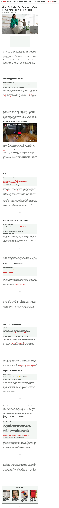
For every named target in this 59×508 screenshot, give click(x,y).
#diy (15, 180)
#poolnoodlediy (25, 181)
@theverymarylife (8, 224)
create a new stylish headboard (20, 284)
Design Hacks (8, 5)
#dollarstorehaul (11, 84)
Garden (29, 1)
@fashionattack (7, 328)
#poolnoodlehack (26, 228)
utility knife (11, 96)
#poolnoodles (12, 435)
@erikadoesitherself (8, 178)
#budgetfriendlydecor (18, 228)
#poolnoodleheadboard (7, 271)
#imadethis (5, 272)
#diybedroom (5, 334)
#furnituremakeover (7, 181)
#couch (6, 84)
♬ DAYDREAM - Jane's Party (11, 185)
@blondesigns (7, 374)
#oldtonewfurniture (18, 435)
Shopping (43, 1)
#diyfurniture (26, 332)
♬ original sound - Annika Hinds (12, 379)
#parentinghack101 (18, 226)
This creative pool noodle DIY (12, 190)
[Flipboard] (48, 1)
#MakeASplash (15, 182)
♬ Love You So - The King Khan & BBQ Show (15, 336)
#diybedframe (20, 332)
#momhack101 (11, 228)
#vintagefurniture (14, 181)
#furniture (17, 84)
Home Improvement (23, 1)
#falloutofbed (5, 229)
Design (38, 1)
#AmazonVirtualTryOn (7, 182)
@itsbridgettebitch (8, 268)
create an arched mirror (12, 405)
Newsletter (55, 1)
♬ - (4, 275)
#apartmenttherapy (26, 271)
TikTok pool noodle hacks (26, 53)
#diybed (16, 332)
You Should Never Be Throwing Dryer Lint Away (6, 499)
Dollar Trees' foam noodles (26, 115)
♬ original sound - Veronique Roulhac (13, 87)
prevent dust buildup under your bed (19, 343)
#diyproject (18, 180)
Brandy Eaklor (5, 12)
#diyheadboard (15, 271)
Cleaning (34, 1)
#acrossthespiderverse (23, 84)
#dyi (4, 84)
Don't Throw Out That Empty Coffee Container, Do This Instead (33, 500)
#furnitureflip (23, 180)
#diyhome (20, 271)
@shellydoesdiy (7, 422)
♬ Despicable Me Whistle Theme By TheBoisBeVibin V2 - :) (13, 232)
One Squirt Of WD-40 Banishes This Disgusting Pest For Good (24, 500)
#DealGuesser (10, 272)
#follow (29, 84)
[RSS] (50, 1)
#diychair (20, 181)
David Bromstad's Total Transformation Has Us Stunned (15, 499)
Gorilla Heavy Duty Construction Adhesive (27, 365)
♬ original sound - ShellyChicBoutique (13, 438)
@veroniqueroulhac (8, 82)
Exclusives (16, 1)
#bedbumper (5, 228)
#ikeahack (10, 334)
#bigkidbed (24, 226)
